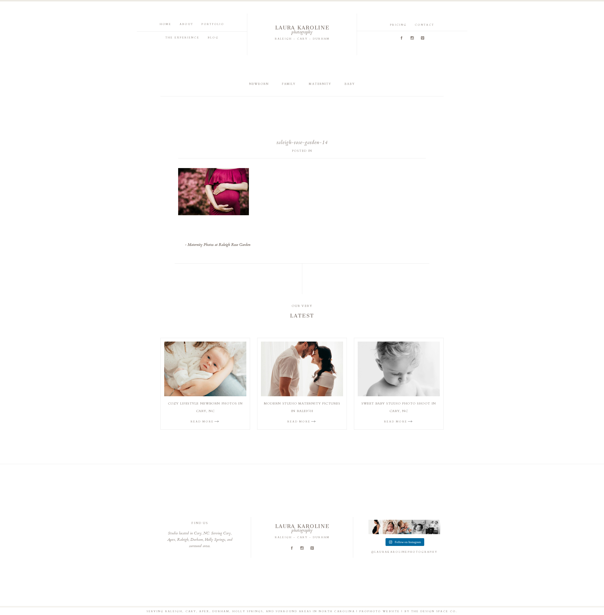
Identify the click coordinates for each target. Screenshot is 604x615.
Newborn (259, 84)
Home (165, 24)
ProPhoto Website (379, 611)
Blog (213, 37)
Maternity (320, 84)
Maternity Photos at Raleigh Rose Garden (219, 245)
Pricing (398, 25)
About (186, 24)
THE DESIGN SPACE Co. (434, 611)
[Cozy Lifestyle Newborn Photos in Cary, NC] (205, 369)
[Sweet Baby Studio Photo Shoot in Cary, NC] (399, 369)
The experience (182, 37)
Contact (424, 25)
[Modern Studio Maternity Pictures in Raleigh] (302, 369)
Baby (349, 84)
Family (289, 84)
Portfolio (212, 24)
